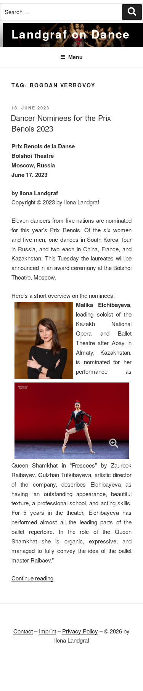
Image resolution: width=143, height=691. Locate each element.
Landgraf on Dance (70, 34)
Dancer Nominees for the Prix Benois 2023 (61, 123)
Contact (23, 631)
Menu (75, 57)
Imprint (47, 631)
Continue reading (32, 578)
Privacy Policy (80, 631)
